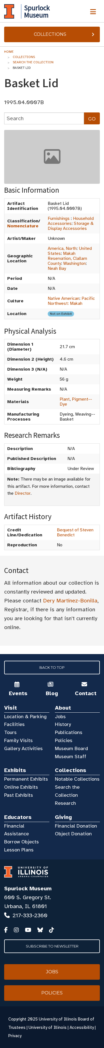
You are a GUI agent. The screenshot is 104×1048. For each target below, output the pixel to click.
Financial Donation (76, 826)
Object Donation (73, 834)
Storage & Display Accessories (71, 226)
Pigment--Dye (76, 401)
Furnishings (59, 218)
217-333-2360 (29, 915)
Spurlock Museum (28, 888)
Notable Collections (77, 779)
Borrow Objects (21, 842)
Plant (65, 399)
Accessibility (82, 1027)
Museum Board (71, 748)
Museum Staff (70, 756)
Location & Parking (25, 716)
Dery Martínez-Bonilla (70, 600)
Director (23, 493)
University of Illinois (48, 1027)
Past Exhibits (18, 795)
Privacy (14, 1035)
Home (9, 52)
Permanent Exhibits (26, 779)
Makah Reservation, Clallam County (67, 258)
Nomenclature (23, 226)
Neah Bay (57, 268)
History (63, 724)
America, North (62, 248)
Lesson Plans (19, 850)
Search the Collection (33, 62)
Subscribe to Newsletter (52, 946)
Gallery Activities (23, 748)
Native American (63, 298)
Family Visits (18, 740)
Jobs (60, 716)
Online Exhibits (21, 787)
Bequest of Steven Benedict (75, 532)
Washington (74, 263)
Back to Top (52, 667)
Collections (50, 34)
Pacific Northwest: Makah (71, 301)
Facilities (14, 724)
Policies (63, 740)
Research (65, 803)
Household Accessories (71, 221)
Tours (10, 732)
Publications (68, 732)
